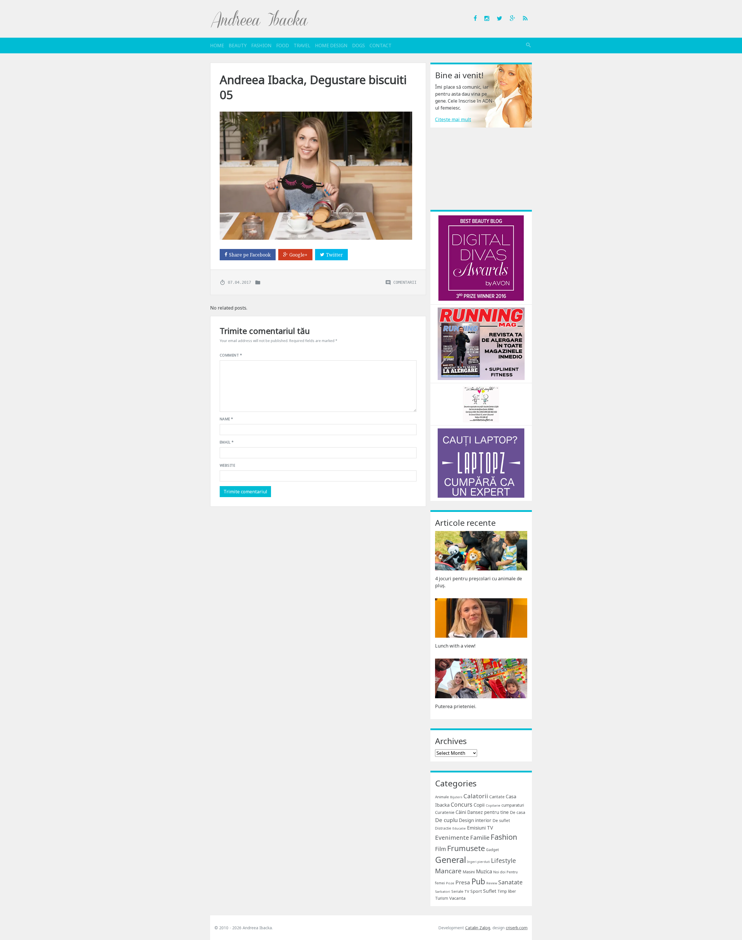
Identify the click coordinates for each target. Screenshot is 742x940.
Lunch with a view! (455, 646)
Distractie (443, 828)
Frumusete (466, 848)
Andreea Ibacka (259, 18)
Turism (441, 898)
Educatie (459, 828)
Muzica (484, 871)
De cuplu (446, 820)
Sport (476, 891)
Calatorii (475, 796)
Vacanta (457, 898)
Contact (381, 45)
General (450, 860)
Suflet (489, 891)
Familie (480, 837)
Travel (302, 45)
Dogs (358, 45)
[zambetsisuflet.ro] (481, 404)
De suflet (501, 820)
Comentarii (405, 282)
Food (282, 45)
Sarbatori (442, 891)
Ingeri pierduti (478, 862)
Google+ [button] (298, 255)
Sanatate (510, 882)
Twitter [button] (334, 255)
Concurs (461, 804)
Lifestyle (503, 860)
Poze (450, 883)
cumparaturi (512, 805)
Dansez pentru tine (488, 812)
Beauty (238, 45)
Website (227, 465)
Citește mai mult (453, 119)
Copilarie (493, 805)
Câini (461, 812)
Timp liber (506, 891)
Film (440, 849)
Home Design (331, 45)
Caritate (497, 796)
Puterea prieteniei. (455, 706)
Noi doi (499, 872)
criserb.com (517, 927)
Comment (231, 355)
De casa (517, 812)
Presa (462, 882)
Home (217, 45)
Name (226, 419)
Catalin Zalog (477, 927)
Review (491, 883)
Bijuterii (456, 797)
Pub (478, 881)
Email (227, 442)
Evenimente (452, 837)
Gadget (492, 849)
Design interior (475, 820)
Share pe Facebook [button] (250, 255)
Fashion (261, 45)
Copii (479, 804)
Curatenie (444, 812)
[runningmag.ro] (481, 343)
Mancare (448, 871)
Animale (442, 796)
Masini (469, 871)
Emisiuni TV (480, 827)
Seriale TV (460, 891)
